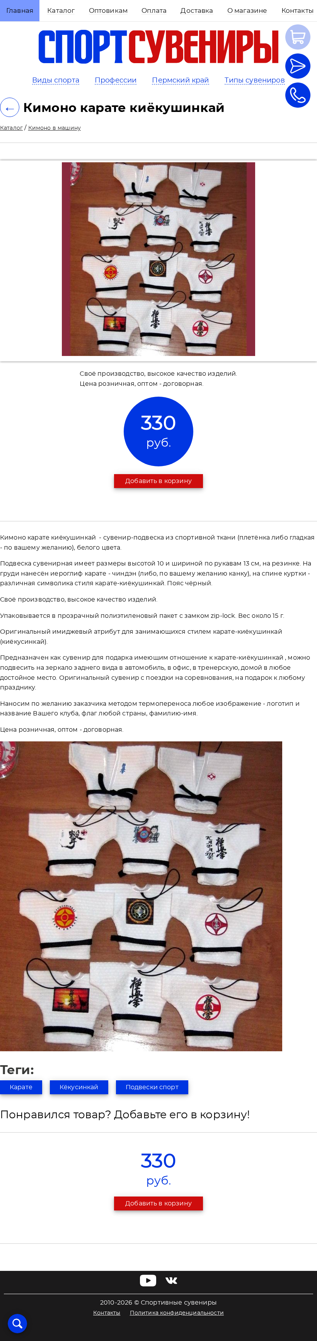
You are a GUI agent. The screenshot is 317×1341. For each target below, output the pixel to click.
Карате (21, 1087)
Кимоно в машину (54, 128)
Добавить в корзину (158, 481)
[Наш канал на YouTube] (148, 1284)
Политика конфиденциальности (177, 1313)
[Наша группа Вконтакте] (171, 1284)
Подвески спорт (152, 1087)
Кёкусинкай (79, 1087)
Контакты (106, 1313)
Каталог (11, 128)
